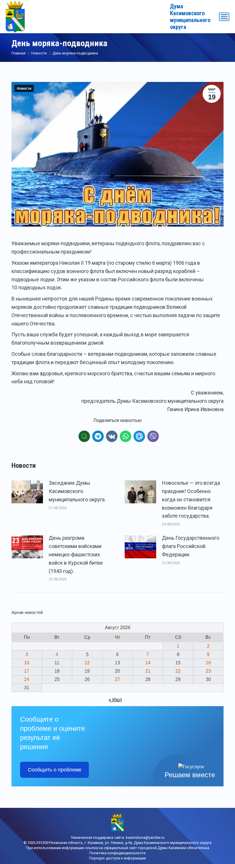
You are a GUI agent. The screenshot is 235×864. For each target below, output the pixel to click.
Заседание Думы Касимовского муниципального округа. (77, 491)
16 (208, 662)
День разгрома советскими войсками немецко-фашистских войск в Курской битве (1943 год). (76, 554)
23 (208, 671)
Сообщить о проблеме (54, 770)
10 (26, 662)
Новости (24, 89)
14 (147, 662)
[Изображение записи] (27, 491)
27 (117, 679)
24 (26, 679)
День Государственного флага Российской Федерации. (190, 546)
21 (147, 671)
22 (178, 671)
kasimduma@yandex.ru (145, 837)
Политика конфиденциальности (117, 853)
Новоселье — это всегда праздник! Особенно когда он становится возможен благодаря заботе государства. (191, 499)
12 (87, 662)
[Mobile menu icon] (224, 17)
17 (26, 671)
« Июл (115, 699)
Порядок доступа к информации (117, 858)
